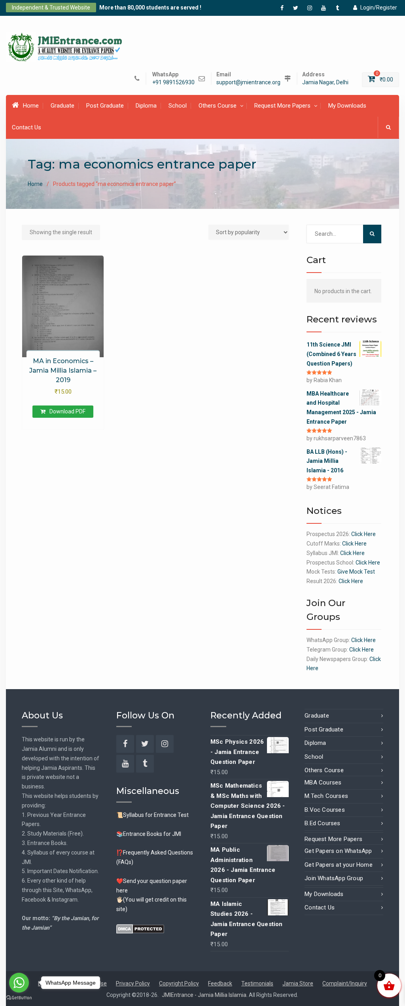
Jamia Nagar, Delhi (325, 82)
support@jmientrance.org (248, 82)
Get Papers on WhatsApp (338, 850)
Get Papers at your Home (339, 864)
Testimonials (257, 983)
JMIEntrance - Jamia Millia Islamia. (205, 995)
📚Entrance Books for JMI (148, 834)
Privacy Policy (133, 983)
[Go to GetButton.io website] (19, 997)
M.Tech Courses (326, 795)
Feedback (220, 983)
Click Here (363, 534)
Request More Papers (282, 105)
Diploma (146, 105)
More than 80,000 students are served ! (150, 7)
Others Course (218, 105)
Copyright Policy (179, 983)
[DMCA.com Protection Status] (140, 928)
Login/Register (378, 7)
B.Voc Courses (325, 809)
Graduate (62, 105)
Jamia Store (297, 983)
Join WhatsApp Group (334, 878)
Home (31, 105)
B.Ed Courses (322, 823)
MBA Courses (323, 782)
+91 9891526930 (173, 82)
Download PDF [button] (67, 411)
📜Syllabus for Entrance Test (152, 815)
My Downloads (347, 105)
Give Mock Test (356, 571)
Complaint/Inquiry (344, 983)
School (177, 105)
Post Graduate (105, 105)
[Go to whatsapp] (19, 983)
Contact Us (26, 127)
